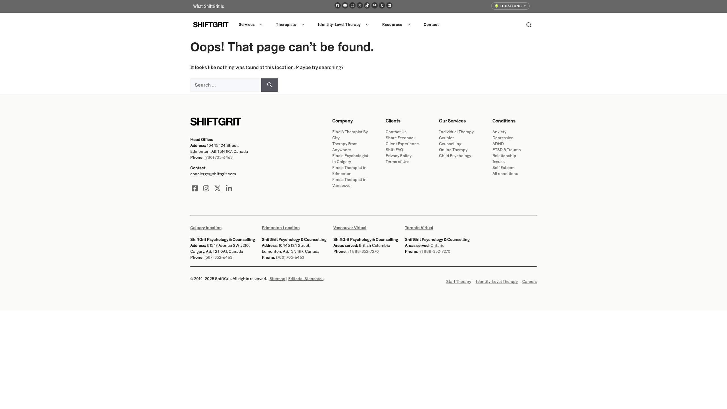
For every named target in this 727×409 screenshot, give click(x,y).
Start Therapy (458, 281)
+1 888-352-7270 (363, 251)
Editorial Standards (305, 278)
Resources (392, 24)
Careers (529, 281)
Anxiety (499, 132)
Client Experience (402, 143)
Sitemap (277, 278)
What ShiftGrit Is (208, 6)
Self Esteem (503, 167)
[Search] (529, 25)
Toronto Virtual (419, 227)
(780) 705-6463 (218, 157)
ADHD (498, 143)
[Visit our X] (217, 188)
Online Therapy (453, 149)
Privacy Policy (398, 155)
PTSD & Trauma (506, 149)
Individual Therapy (456, 132)
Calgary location (206, 227)
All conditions (505, 173)
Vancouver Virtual (349, 227)
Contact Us (396, 132)
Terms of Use (398, 161)
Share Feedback (401, 137)
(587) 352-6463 (218, 257)
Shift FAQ (394, 149)
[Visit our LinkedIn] (228, 188)
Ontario (437, 245)
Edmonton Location (281, 227)
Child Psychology (455, 155)
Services (247, 24)
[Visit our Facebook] (194, 188)
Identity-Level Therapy (339, 24)
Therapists (286, 24)
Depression (503, 137)
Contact (431, 24)
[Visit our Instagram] (206, 188)
